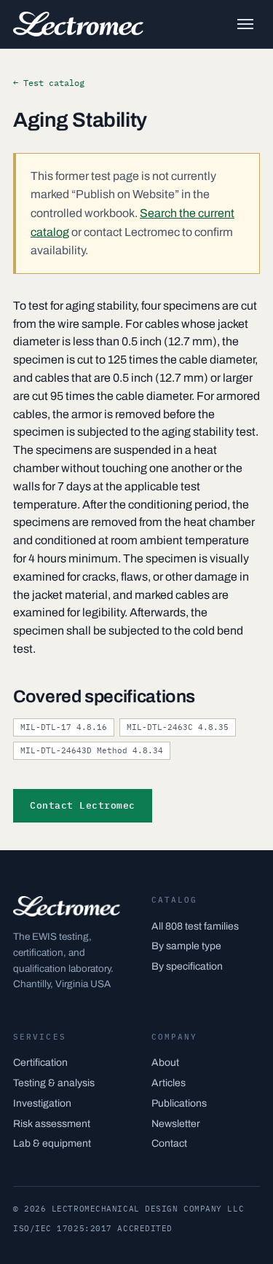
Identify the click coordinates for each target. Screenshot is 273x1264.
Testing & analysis (54, 1082)
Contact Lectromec (82, 805)
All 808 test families (195, 926)
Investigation (42, 1103)
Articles (168, 1082)
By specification (187, 966)
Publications (179, 1103)
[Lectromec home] (78, 24)
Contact (169, 1143)
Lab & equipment (52, 1143)
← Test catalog (48, 82)
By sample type (186, 946)
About (165, 1062)
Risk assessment (51, 1123)
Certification (40, 1062)
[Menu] (245, 24)
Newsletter (175, 1123)
